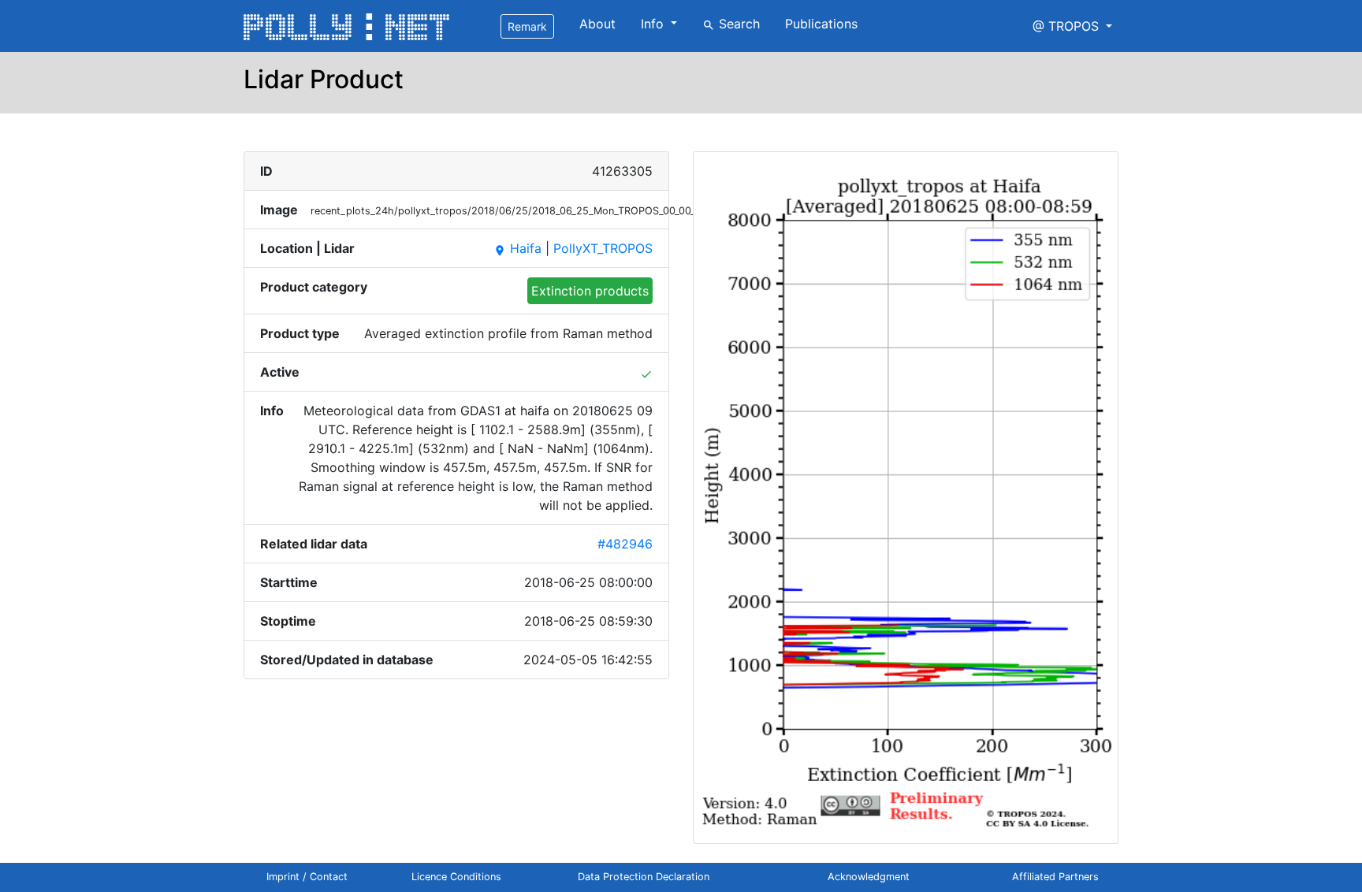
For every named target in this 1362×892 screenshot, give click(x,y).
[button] (1072, 26)
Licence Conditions (456, 877)
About (597, 24)
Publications (821, 24)
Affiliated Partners (1055, 877)
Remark (527, 26)
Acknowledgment (869, 877)
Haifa (517, 248)
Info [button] (654, 24)
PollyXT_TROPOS (603, 248)
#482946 (625, 544)
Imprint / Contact (307, 877)
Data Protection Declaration (643, 877)
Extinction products (590, 291)
